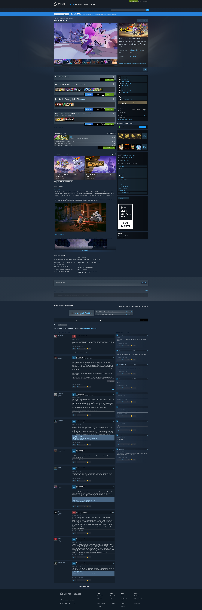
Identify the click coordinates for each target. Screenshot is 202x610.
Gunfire (127, 160)
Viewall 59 (144, 147)
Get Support (137, 601)
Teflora (59, 486)
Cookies (123, 603)
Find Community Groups (124, 192)
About (86, 4)
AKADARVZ (60, 420)
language (145, 1)
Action (123, 155)
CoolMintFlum (61, 450)
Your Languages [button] (61, 324)
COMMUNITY (79, 4)
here (80, 295)
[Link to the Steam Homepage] (59, 5)
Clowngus (60, 393)
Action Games (62, 18)
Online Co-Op (134, 63)
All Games (56, 18)
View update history (123, 186)
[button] (56, 10)
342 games (60, 540)
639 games (60, 513)
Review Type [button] (57, 320)
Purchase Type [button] (67, 320)
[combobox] (128, 10)
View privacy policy (123, 184)
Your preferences (144, 306)
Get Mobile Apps (138, 598)
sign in (139, 1)
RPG (134, 155)
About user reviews (135, 306)
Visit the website (123, 166)
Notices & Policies (125, 601)
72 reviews (60, 358)
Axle (59, 356)
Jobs (111, 598)
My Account (137, 603)
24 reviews (60, 514)
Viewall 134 (144, 136)
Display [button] (100, 320)
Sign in (56, 68)
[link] (99, 94)
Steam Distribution (101, 603)
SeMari (59, 538)
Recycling (112, 603)
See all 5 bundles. (58, 127)
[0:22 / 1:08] (85, 41)
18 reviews (60, 541)
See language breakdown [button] (124, 306)
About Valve (113, 595)
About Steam (100, 595)
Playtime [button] (93, 320)
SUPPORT (93, 4)
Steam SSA (99, 598)
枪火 (125, 160)
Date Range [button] (85, 320)
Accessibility (124, 598)
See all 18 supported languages (125, 119)
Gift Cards (99, 606)
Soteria (59, 467)
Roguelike (129, 63)
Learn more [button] (143, 127)
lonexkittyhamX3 (62, 562)
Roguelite (121, 63)
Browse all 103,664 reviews (84, 586)
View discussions (122, 190)
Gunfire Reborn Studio (135, 55)
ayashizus (60, 335)
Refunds (123, 606)
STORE (72, 4)
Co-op (140, 63)
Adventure (127, 155)
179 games (60, 451)
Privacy (122, 595)
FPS (125, 63)
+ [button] (145, 63)
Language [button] (76, 320)
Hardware (112, 601)
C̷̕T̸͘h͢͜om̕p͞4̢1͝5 (61, 511)
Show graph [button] (143, 320)
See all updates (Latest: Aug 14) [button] (65, 181)
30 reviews (60, 564)
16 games (60, 395)
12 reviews (60, 487)
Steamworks (99, 601)
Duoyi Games (133, 56)
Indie (143, 63)
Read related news (123, 188)
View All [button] (112, 154)
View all (146, 290)
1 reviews (59, 396)
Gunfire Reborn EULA (123, 103)
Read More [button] (111, 381)
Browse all (111, 133)
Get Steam (136, 595)
